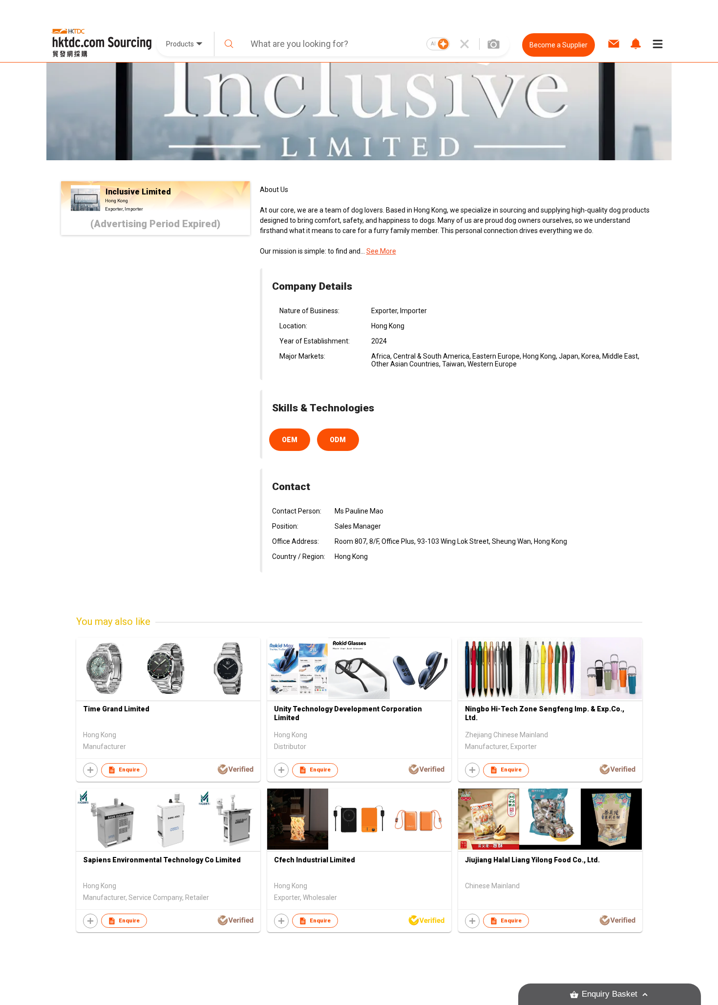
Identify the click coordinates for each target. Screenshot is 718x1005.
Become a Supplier (558, 45)
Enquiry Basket (609, 994)
